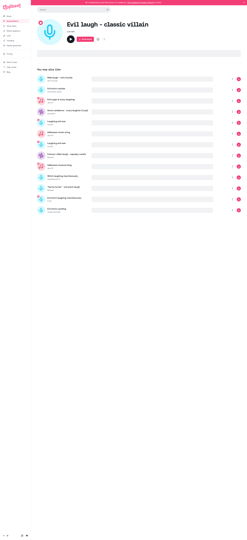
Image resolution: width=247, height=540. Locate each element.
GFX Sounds (52, 81)
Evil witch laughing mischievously (64, 198)
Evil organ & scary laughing (61, 99)
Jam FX (50, 102)
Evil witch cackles (56, 88)
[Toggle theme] (7, 535)
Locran (71, 31)
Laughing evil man (56, 121)
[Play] (71, 39)
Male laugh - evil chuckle (59, 77)
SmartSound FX (53, 179)
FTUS (49, 201)
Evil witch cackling (56, 208)
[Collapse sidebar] (4, 535)
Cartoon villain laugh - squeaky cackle (66, 154)
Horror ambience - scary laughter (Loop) (67, 110)
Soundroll (51, 113)
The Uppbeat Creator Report (140, 2)
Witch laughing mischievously (62, 176)
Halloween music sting (58, 132)
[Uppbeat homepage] (15, 7)
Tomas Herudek (53, 212)
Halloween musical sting (59, 165)
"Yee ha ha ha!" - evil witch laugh (63, 187)
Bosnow (50, 157)
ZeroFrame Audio (54, 92)
